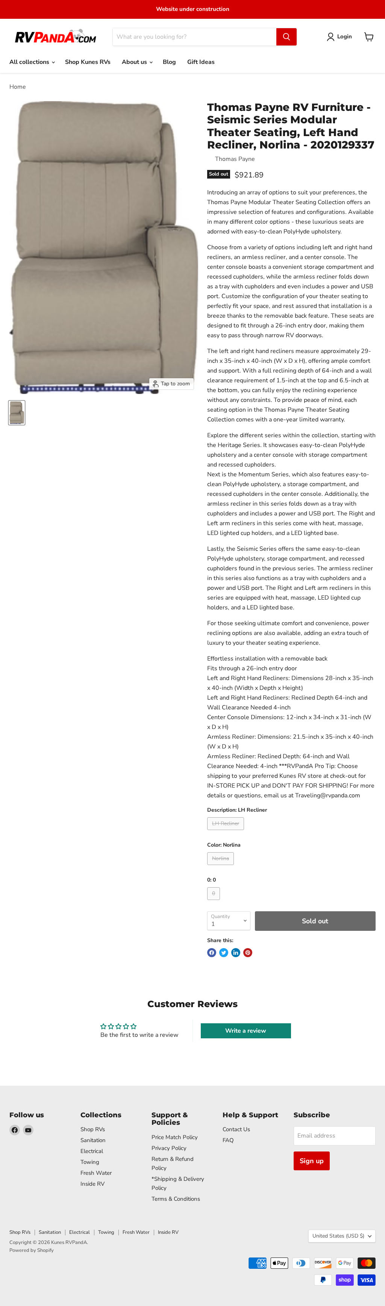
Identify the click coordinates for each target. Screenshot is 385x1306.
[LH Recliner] (226, 832)
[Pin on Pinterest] (247, 952)
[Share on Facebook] (211, 952)
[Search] (286, 36)
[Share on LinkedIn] (235, 952)
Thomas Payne (235, 159)
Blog (169, 62)
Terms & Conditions (176, 1199)
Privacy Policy (169, 1148)
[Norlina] (221, 867)
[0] (214, 902)
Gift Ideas (201, 62)
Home (17, 86)
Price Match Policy (175, 1137)
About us (135, 62)
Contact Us (236, 1129)
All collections (30, 62)
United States (338, 1235)
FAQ (228, 1140)
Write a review (245, 1031)
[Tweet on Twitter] (223, 952)
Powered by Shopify (31, 1250)
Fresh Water (96, 1173)
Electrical (91, 1151)
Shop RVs (92, 1129)
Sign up (312, 1160)
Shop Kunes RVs (88, 62)
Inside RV (92, 1184)
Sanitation (93, 1140)
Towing (89, 1162)
